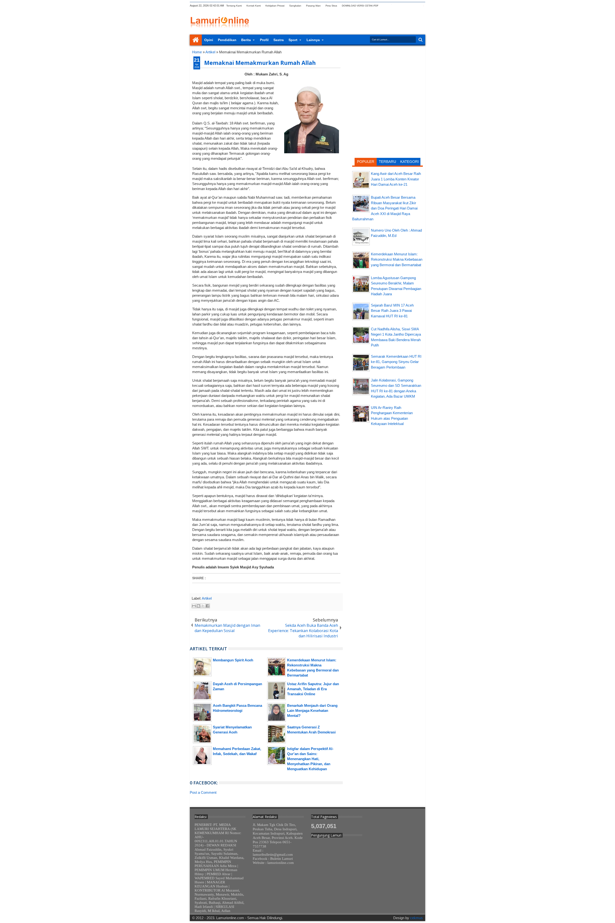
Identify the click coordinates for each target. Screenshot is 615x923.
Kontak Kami (253, 5)
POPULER (365, 162)
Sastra (278, 40)
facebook (391, 5)
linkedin (409, 5)
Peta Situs (331, 5)
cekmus (416, 918)
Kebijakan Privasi (274, 5)
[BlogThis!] (198, 605)
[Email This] (193, 605)
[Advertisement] (387, 80)
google (397, 5)
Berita (246, 40)
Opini (208, 40)
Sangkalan (295, 5)
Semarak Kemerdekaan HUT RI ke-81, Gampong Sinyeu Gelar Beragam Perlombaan (396, 361)
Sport (293, 40)
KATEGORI (409, 162)
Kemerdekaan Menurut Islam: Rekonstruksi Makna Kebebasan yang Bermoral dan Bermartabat (396, 259)
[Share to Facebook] (207, 605)
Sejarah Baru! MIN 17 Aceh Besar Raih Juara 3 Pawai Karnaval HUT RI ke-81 (392, 310)
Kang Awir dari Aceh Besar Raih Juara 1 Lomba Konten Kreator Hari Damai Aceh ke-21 (396, 179)
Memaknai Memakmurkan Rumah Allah (260, 63)
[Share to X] (203, 605)
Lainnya (313, 40)
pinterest (422, 5)
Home (196, 40)
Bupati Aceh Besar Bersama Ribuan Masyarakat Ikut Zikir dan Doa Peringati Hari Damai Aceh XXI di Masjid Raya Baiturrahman (385, 208)
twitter (384, 5)
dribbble (416, 5)
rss (403, 5)
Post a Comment (203, 792)
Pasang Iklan (313, 5)
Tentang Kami (234, 5)
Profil (264, 40)
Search (420, 39)
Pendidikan (227, 40)
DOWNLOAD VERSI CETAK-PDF (360, 5)
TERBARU (387, 162)
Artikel (207, 598)
